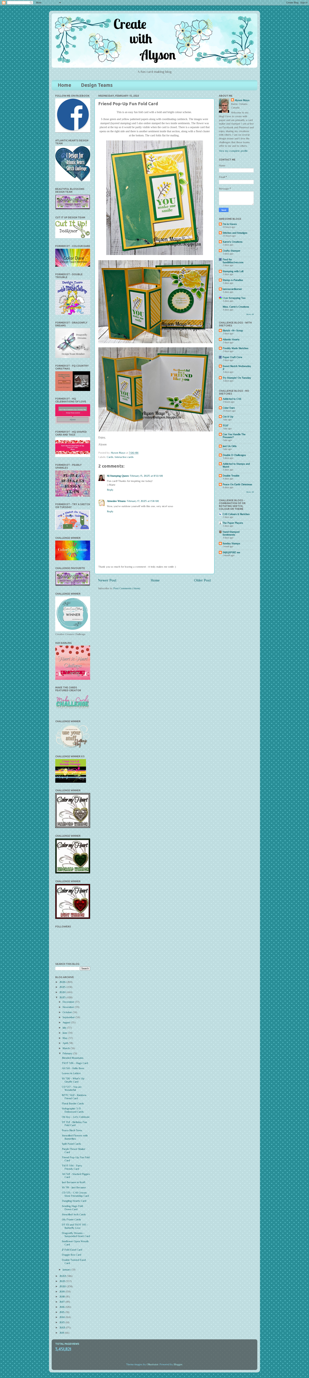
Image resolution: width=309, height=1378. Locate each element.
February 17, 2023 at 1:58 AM (143, 501)
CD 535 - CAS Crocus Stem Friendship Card (75, 1194)
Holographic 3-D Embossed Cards (73, 1110)
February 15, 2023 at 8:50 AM (146, 475)
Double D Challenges (234, 455)
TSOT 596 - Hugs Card (75, 1063)
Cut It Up (228, 416)
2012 (62, 1327)
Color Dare (229, 407)
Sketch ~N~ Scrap (233, 330)
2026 (62, 982)
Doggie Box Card (71, 1254)
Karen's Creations (232, 241)
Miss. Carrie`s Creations (236, 306)
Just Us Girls (230, 446)
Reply (110, 489)
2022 (63, 1276)
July (65, 1027)
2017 (62, 1301)
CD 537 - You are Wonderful (72, 1088)
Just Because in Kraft (73, 1182)
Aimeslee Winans (116, 501)
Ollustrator (152, 1364)
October (68, 1012)
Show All (250, 314)
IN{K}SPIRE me (231, 552)
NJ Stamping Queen (118, 475)
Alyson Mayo (118, 452)
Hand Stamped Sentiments (231, 533)
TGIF (226, 425)
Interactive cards (124, 457)
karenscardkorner (232, 289)
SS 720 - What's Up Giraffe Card (73, 1080)
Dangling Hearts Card (74, 1200)
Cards (110, 457)
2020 (63, 1286)
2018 (62, 1296)
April (65, 1043)
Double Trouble (231, 475)
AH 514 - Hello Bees (73, 1068)
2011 (62, 1332)
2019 (62, 1291)
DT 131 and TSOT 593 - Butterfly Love (75, 1226)
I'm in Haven (230, 224)
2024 (62, 992)
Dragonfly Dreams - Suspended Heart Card (76, 1235)
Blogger (178, 1364)
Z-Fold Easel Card (72, 1249)
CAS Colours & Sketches (236, 514)
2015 (62, 1312)
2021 (62, 1281)
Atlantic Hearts (231, 339)
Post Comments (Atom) (126, 588)
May (65, 1038)
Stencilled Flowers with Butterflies (75, 1137)
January (67, 1269)
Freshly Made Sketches (235, 348)
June (65, 1032)
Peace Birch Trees (72, 1130)
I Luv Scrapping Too (234, 297)
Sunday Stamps (231, 543)
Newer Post (107, 580)
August (67, 1022)
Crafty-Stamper (231, 250)
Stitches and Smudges (235, 232)
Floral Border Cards (73, 1103)
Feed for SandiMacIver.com (233, 261)
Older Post (202, 580)
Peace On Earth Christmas (237, 484)
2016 (62, 1307)
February (68, 1053)
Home (64, 85)
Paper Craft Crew (232, 357)
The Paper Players (233, 522)
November (69, 1007)
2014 (62, 1317)
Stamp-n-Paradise (233, 280)
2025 (62, 987)
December (69, 1001)
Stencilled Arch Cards (74, 1214)
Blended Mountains (73, 1057)
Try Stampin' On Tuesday (237, 377)
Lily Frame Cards (71, 1219)
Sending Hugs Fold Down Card (72, 1208)
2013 (62, 1322)
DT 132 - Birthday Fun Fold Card (74, 1124)
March (66, 1048)
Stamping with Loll (233, 271)
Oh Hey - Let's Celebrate (76, 1116)
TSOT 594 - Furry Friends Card (72, 1167)
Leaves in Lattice (71, 1073)
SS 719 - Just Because (74, 1187)
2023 (62, 997)
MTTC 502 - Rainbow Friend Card (74, 1097)
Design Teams (97, 85)
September (69, 1017)
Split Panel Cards (71, 1143)
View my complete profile (233, 150)
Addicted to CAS (232, 398)
